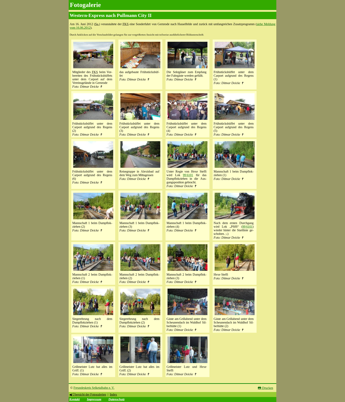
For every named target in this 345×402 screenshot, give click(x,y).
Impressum (94, 399)
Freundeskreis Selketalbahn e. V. (93, 387)
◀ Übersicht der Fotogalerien (87, 394)
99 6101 (188, 175)
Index (113, 394)
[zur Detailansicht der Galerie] (93, 68)
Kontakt (74, 399)
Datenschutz (116, 399)
